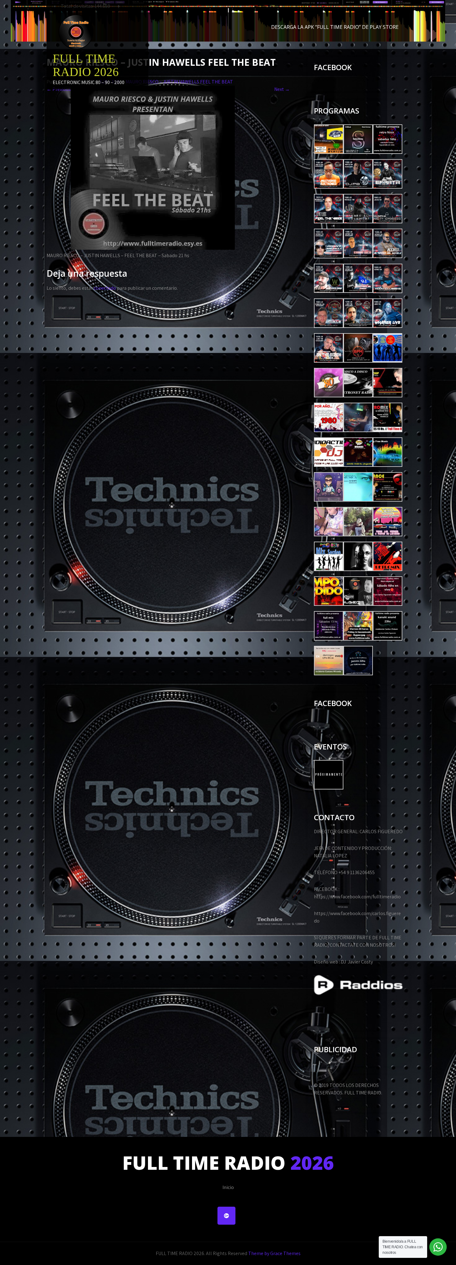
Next (282, 89)
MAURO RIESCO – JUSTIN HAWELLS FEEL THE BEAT (179, 81)
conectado (105, 288)
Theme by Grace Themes (274, 1253)
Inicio (228, 1187)
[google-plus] (226, 1216)
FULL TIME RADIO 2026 (86, 65)
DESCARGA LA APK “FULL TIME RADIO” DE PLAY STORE (335, 27)
